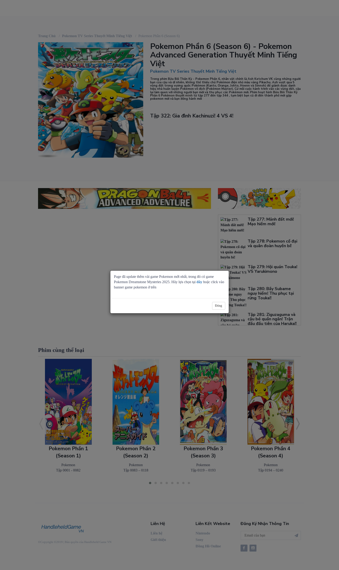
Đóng (218, 305)
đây (199, 282)
